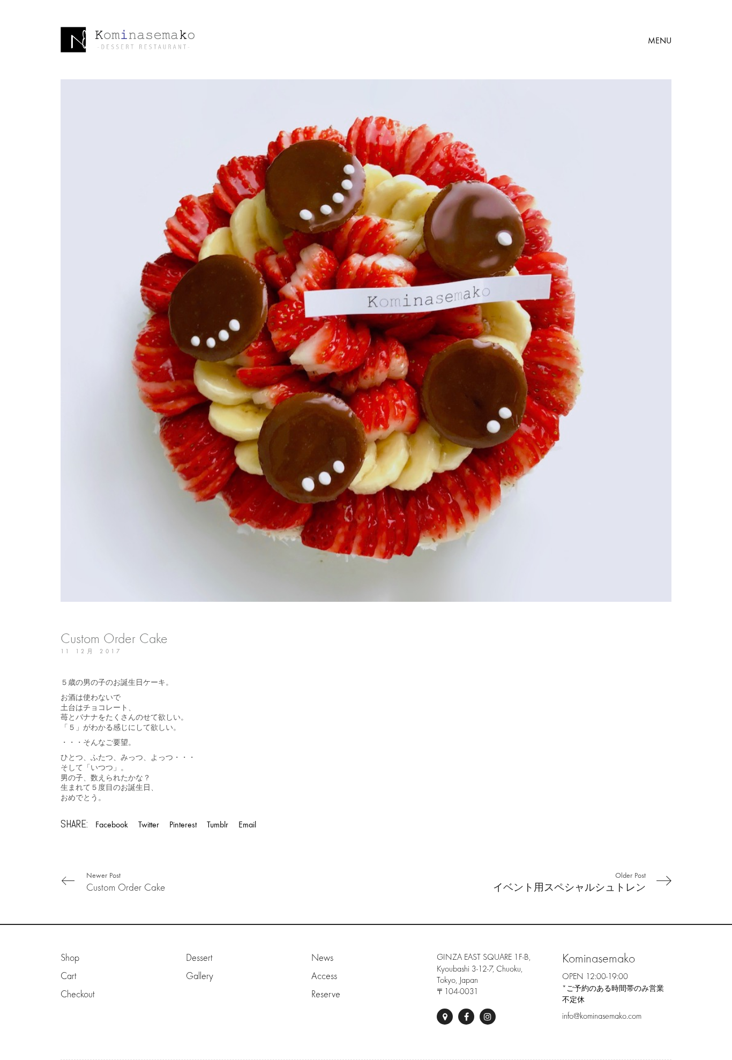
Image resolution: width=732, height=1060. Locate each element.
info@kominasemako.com (601, 1016)
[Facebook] (466, 1017)
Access (324, 976)
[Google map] (445, 1017)
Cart (68, 976)
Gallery (199, 976)
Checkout (77, 994)
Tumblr (217, 824)
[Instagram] (488, 1017)
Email (247, 824)
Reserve (325, 994)
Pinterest (183, 824)
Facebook (111, 824)
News (322, 958)
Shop (70, 958)
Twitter (148, 824)
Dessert (199, 958)
